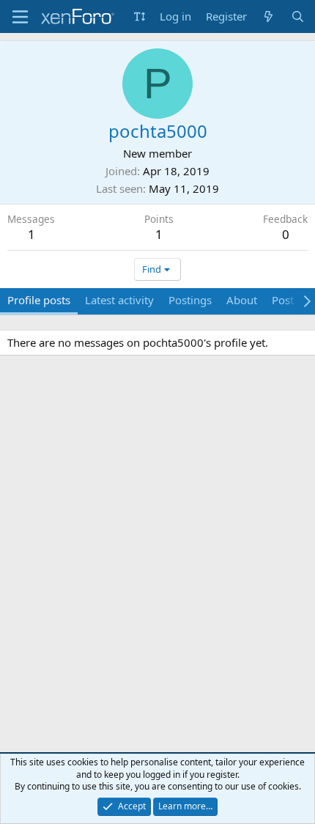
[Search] (298, 16)
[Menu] (20, 17)
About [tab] (241, 300)
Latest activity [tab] (119, 300)
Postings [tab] (190, 300)
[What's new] (268, 16)
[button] (139, 16)
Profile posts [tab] (38, 300)
